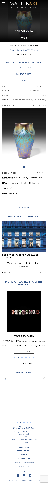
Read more (24, 208)
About (24, 455)
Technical (39, 173)
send (24, 471)
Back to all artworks (24, 50)
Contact (6, 273)
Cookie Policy (21, 480)
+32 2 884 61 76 (26, 443)
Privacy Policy (9, 480)
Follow (42, 273)
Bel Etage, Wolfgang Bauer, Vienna (24, 62)
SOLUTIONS (24, 447)
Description (9, 173)
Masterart (13, 45)
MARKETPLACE (24, 451)
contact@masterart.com (28, 440)
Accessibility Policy (36, 480)
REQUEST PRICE (24, 67)
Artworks (31, 45)
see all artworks (24, 364)
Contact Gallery (24, 74)
